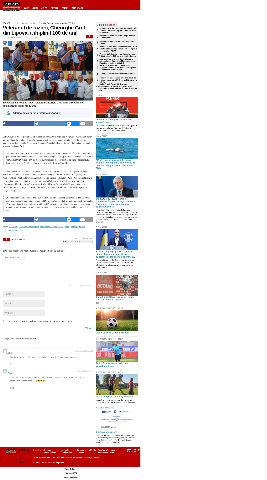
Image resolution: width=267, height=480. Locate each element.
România (102, 136)
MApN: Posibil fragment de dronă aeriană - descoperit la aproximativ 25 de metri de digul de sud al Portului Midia (115, 164)
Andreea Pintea (13, 37)
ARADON (6, 23)
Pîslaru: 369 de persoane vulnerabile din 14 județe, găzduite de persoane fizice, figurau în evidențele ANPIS (118, 49)
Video (44, 8)
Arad (10, 373)
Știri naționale (76, 457)
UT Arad (101, 273)
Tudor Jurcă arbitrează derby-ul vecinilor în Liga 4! (112, 364)
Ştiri (35, 8)
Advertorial (105, 408)
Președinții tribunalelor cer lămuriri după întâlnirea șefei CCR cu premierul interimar (117, 55)
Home (26, 8)
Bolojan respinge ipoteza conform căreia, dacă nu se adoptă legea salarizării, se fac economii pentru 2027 (116, 254)
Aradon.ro (23, 450)
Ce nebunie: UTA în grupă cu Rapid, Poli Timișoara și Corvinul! (115, 298)
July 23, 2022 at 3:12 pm (84, 371)
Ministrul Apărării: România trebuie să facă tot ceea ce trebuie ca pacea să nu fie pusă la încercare (117, 30)
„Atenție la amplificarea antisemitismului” (117, 74)
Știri (20, 457)
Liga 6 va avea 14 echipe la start (112, 333)
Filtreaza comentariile (82, 238)
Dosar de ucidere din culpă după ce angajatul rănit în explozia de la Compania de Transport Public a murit (117, 67)
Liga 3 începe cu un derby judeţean (114, 396)
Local (16, 23)
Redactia (36, 450)
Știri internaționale (61, 457)
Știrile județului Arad (42, 457)
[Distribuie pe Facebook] (18, 123)
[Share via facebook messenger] (73, 123)
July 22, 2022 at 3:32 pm (84, 351)
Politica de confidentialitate (49, 451)
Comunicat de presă (106, 432)
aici (33, 338)
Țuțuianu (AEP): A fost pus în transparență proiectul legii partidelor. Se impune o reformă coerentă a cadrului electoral (115, 203)
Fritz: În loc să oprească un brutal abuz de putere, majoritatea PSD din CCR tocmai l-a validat (118, 80)
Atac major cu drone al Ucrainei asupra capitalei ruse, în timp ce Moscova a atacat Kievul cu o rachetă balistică (117, 61)
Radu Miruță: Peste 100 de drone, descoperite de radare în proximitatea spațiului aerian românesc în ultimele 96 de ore (118, 87)
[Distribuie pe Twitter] (50, 123)
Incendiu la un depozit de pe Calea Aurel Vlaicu (116, 43)
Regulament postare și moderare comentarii (107, 451)
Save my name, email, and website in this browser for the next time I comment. (40, 321)
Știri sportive (58, 463)
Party (64, 8)
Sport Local (47, 463)
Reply (12, 364)
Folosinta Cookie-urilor (66, 451)
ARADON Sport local (110, 308)
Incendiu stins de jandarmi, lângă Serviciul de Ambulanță (118, 37)
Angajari (77, 8)
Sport (54, 8)
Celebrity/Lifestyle (91, 457)
